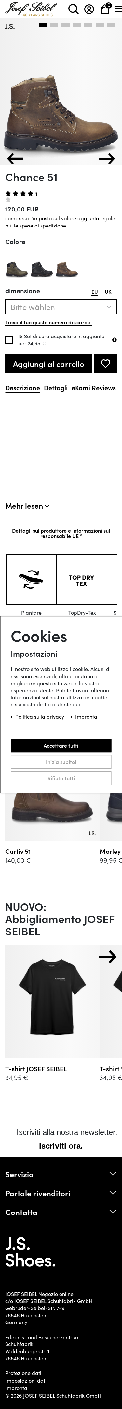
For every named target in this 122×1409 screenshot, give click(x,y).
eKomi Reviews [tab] (94, 387)
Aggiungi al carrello (48, 363)
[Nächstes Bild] (107, 158)
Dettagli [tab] (56, 387)
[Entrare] (89, 9)
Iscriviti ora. (61, 1145)
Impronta (16, 1388)
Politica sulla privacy (40, 716)
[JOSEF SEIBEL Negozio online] (31, 7)
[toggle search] (73, 9)
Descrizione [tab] (22, 387)
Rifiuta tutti (61, 778)
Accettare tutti (61, 745)
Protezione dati (23, 1373)
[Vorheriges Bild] (15, 158)
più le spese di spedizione (35, 225)
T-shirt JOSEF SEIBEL (36, 1068)
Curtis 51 (18, 851)
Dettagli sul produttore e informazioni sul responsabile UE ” (61, 533)
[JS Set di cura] (114, 339)
